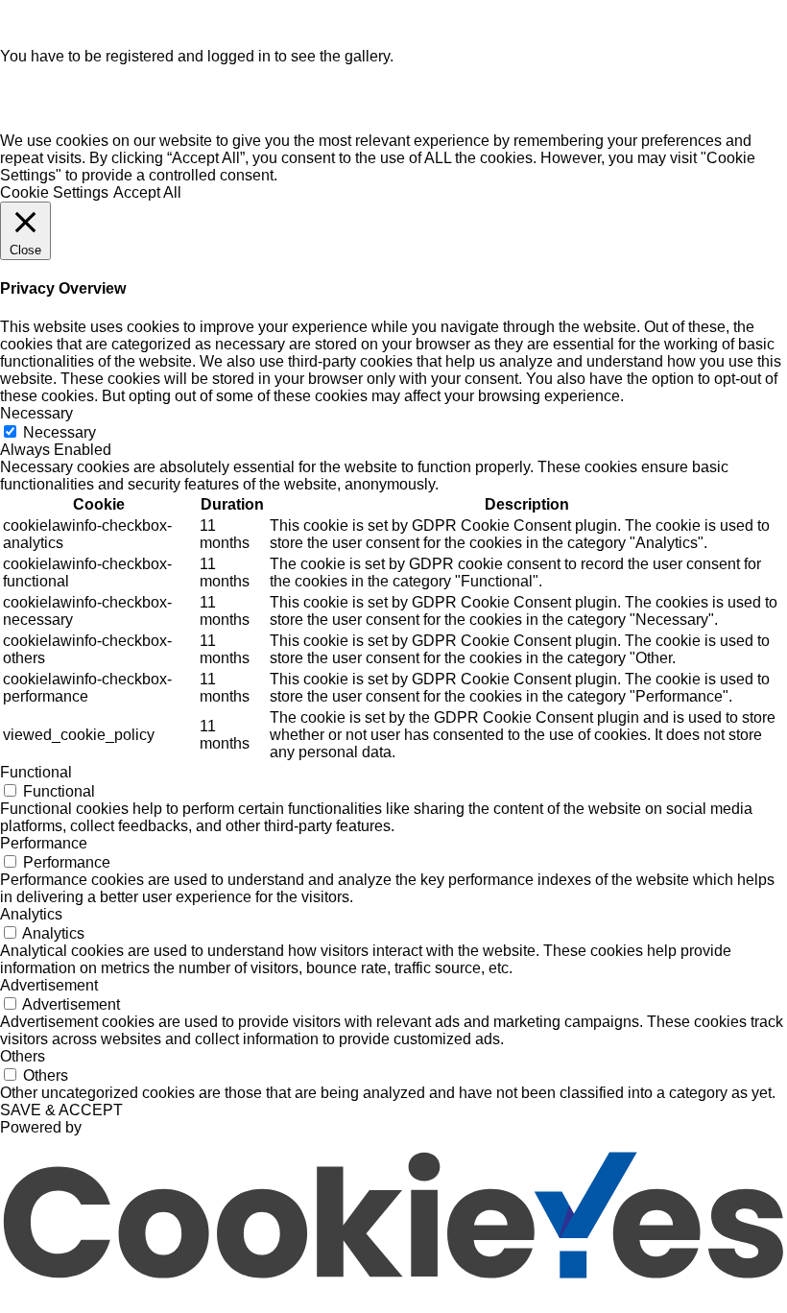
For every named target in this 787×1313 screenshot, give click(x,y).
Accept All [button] (147, 192)
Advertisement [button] (49, 985)
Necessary (59, 432)
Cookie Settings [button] (54, 192)
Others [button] (22, 1056)
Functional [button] (36, 772)
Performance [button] (43, 843)
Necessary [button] (36, 413)
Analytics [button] (31, 914)
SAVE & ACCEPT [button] (61, 1110)
